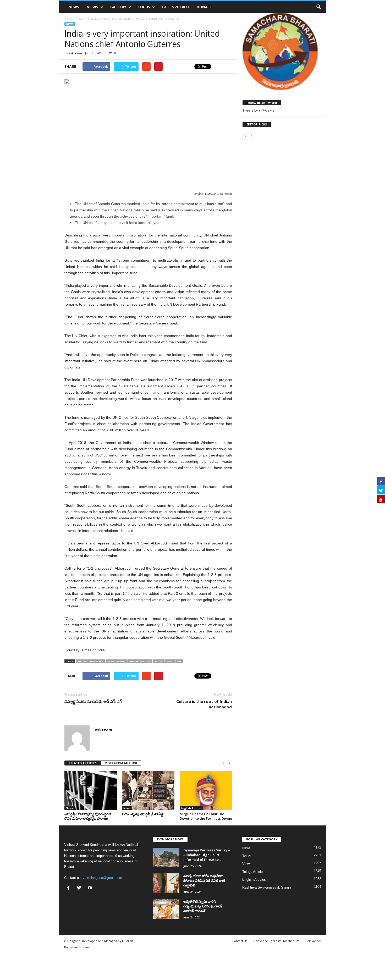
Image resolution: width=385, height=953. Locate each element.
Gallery (118, 6)
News (73, 6)
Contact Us (239, 941)
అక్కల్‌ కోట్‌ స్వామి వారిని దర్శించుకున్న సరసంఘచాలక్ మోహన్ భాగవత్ (202, 906)
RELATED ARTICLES (83, 763)
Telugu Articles (253, 872)
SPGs (169, 661)
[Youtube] (90, 888)
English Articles (191, 808)
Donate (204, 6)
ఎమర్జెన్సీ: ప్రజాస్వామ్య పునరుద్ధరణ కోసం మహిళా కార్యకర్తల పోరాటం (87, 816)
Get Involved (175, 6)
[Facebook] (69, 888)
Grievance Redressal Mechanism (276, 941)
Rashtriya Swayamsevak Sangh (266, 887)
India (158, 661)
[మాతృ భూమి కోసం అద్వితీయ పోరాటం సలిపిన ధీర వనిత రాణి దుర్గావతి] (166, 883)
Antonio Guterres (90, 661)
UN (179, 661)
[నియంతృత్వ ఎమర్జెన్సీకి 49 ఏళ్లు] (148, 790)
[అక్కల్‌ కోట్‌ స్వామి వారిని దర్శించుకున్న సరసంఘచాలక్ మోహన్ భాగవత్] (166, 909)
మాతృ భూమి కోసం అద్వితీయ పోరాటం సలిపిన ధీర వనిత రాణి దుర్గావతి (204, 880)
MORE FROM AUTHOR (120, 763)
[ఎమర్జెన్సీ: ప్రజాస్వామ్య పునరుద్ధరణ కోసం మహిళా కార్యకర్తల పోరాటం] (90, 790)
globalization (140, 661)
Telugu (247, 856)
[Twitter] (80, 888)
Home (68, 18)
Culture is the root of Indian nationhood (204, 704)
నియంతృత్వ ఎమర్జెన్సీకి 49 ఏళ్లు (143, 814)
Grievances (313, 941)
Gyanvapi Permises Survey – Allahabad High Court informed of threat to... (206, 855)
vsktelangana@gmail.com (102, 878)
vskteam (75, 53)
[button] (318, 7)
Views (92, 6)
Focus (144, 6)
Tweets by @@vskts (258, 110)
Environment (116, 661)
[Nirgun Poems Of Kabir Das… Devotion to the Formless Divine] (206, 790)
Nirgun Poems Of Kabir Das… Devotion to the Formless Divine (206, 816)
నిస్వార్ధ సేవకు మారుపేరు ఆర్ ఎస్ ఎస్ (93, 701)
